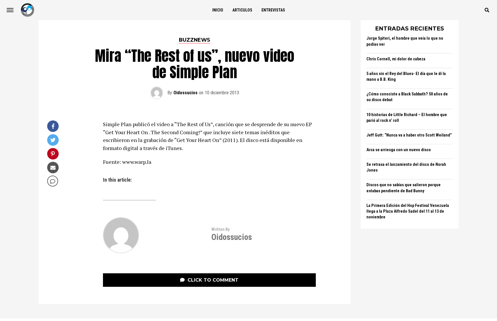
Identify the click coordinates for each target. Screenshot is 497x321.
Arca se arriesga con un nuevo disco (398, 149)
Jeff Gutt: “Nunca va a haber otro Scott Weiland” (409, 135)
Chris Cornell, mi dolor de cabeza (395, 59)
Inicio (217, 10)
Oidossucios (185, 92)
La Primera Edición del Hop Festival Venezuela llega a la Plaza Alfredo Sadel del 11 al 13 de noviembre (407, 211)
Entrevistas (273, 10)
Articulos (242, 10)
